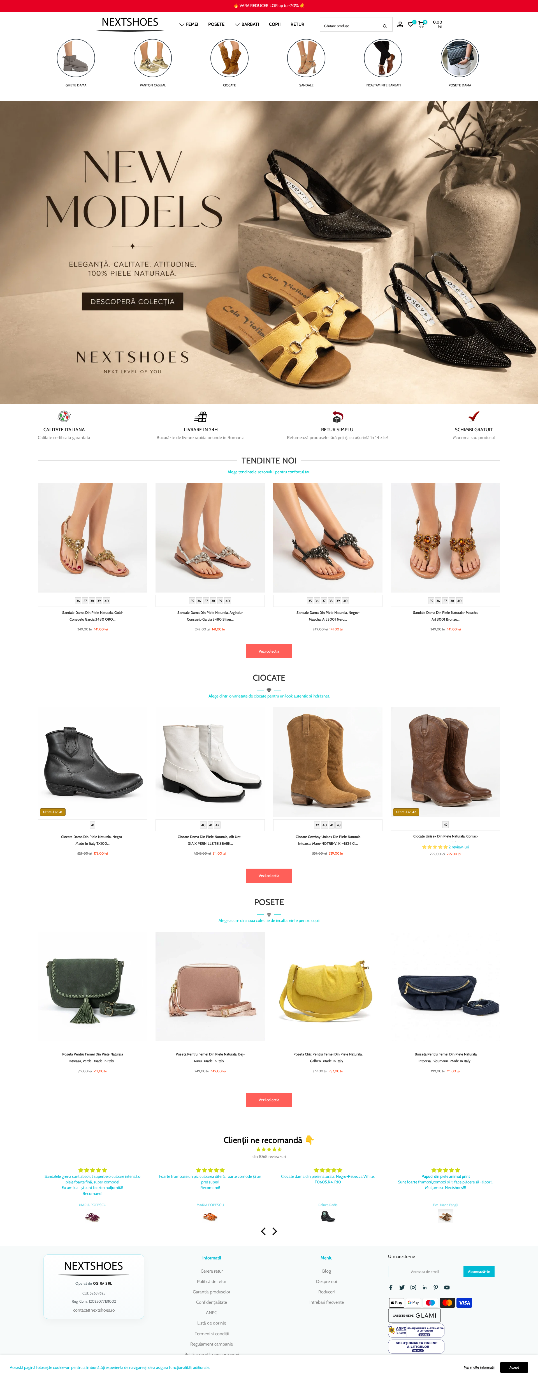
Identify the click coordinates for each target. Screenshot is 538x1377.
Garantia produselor (211, 1292)
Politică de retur (211, 1281)
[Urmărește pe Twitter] (402, 1287)
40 (107, 601)
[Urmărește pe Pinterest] (436, 1287)
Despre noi (326, 1281)
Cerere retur (212, 1271)
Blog (326, 1271)
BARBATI (250, 24)
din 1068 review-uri (269, 1156)
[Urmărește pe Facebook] (391, 1287)
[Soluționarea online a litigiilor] (416, 1347)
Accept (514, 1367)
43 (338, 825)
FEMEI (192, 24)
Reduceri (326, 1292)
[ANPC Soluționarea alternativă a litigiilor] (416, 1330)
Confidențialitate (211, 1302)
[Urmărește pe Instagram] (413, 1287)
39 (99, 601)
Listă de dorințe (211, 1323)
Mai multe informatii (479, 1367)
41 (92, 825)
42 (217, 825)
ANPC (211, 1312)
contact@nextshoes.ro (94, 1310)
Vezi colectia (269, 651)
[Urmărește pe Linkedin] (424, 1287)
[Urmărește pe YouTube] (447, 1287)
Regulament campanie (211, 1344)
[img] (269, 1149)
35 (192, 601)
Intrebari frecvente (326, 1302)
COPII (275, 24)
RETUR (297, 24)
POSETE (216, 24)
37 (85, 601)
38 (92, 601)
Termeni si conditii (212, 1333)
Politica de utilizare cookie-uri (211, 1354)
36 (78, 601)
